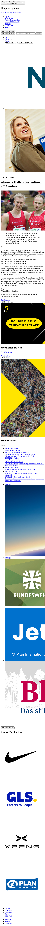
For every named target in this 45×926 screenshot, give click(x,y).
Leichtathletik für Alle (12, 22)
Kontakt (7, 908)
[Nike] (22, 777)
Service (7, 27)
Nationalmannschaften (12, 20)
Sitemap (7, 914)
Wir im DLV (9, 26)
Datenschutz (9, 912)
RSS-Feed (8, 916)
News (7, 41)
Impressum (8, 910)
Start (6, 37)
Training (8, 24)
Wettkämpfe (9, 18)
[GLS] (22, 820)
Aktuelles (8, 16)
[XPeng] (22, 862)
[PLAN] (22, 905)
